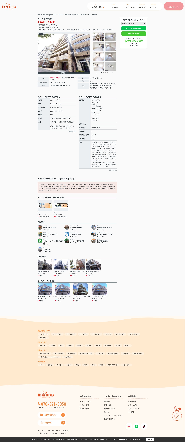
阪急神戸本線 (94, 86)
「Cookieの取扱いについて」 (124, 439)
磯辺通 (89, 345)
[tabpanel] (104, 51)
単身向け (107, 412)
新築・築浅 (108, 405)
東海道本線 (93, 88)
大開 (101, 365)
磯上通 (118, 345)
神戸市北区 (43, 338)
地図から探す (84, 408)
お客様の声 (132, 401)
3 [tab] (105, 72)
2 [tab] (103, 72)
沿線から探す (84, 405)
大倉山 (69, 365)
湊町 (61, 345)
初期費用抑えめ (109, 419)
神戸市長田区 (71, 334)
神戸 (41, 365)
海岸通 (79, 345)
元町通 (98, 345)
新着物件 (107, 401)
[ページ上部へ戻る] (177, 413)
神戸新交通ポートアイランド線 (49, 357)
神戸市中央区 (46, 27)
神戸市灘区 (83, 334)
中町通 (53, 345)
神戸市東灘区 (120, 334)
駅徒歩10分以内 (109, 408)
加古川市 (108, 334)
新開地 (50, 365)
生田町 (52, 27)
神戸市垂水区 (134, 334)
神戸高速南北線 (113, 353)
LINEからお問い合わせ (133, 28)
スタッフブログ (133, 408)
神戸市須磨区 (96, 334)
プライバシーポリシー (54, 431)
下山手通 (42, 345)
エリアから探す (85, 401)
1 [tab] (101, 72)
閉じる (150, 439)
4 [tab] (107, 72)
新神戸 (106, 84)
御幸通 (127, 345)
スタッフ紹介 (132, 405)
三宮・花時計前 (112, 365)
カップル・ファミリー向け (113, 415)
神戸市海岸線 (59, 353)
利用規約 (65, 431)
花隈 (77, 365)
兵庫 (85, 365)
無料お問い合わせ (133, 33)
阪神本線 (125, 353)
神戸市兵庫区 (57, 334)
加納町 (70, 345)
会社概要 (131, 412)
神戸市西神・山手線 (96, 84)
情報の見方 (73, 131)
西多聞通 (108, 345)
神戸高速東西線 (44, 353)
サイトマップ (42, 431)
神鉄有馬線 (67, 357)
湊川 (93, 365)
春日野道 (102, 86)
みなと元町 (126, 365)
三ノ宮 (100, 88)
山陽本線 (100, 353)
